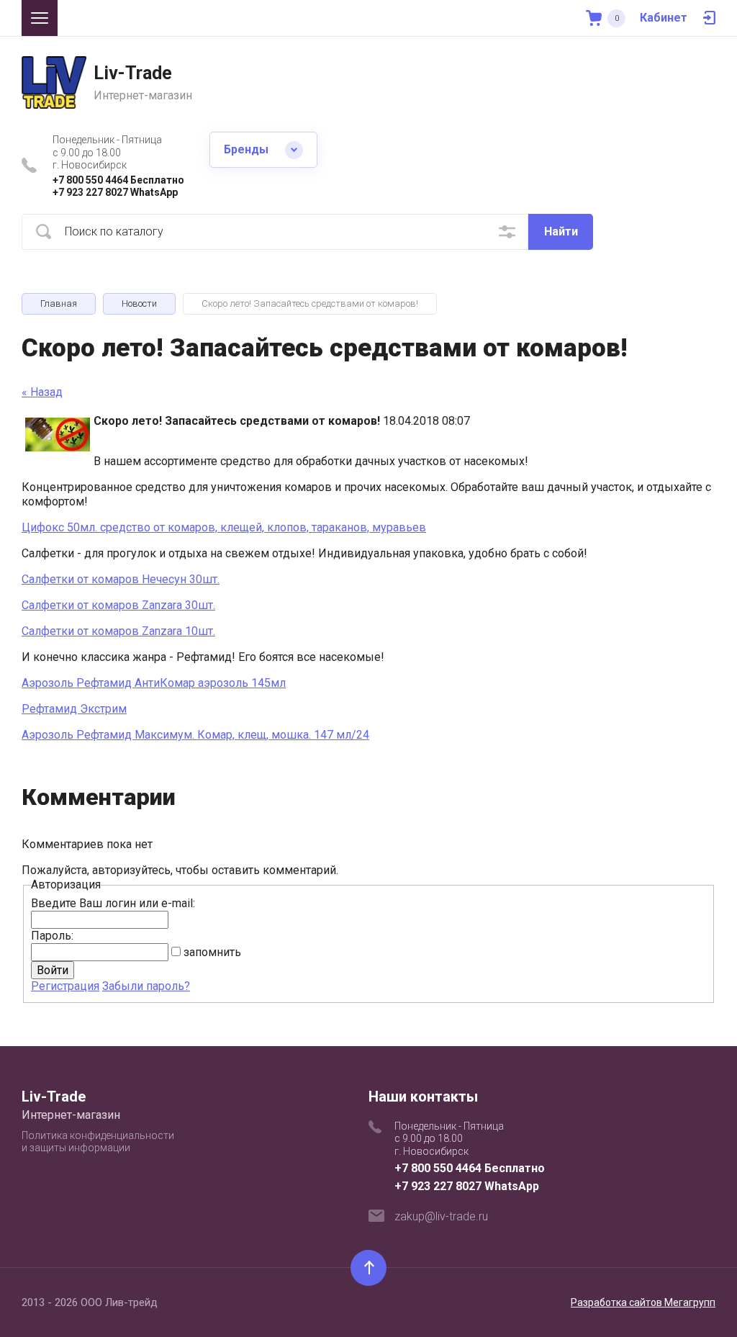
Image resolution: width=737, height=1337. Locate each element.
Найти (561, 231)
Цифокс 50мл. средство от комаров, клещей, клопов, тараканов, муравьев (224, 527)
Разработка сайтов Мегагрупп (643, 1302)
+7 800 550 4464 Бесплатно (118, 180)
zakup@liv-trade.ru (441, 1216)
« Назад (42, 392)
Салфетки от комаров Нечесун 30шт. (121, 579)
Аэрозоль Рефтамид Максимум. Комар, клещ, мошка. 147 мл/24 (195, 735)
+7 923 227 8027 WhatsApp (115, 192)
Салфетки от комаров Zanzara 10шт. (118, 631)
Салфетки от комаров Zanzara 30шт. (118, 605)
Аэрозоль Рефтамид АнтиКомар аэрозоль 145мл (154, 683)
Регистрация (65, 986)
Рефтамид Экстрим (74, 709)
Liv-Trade (133, 73)
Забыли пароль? (146, 986)
